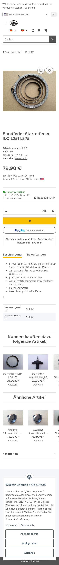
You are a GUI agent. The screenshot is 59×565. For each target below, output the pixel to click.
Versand (29, 175)
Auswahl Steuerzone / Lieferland (21, 179)
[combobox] (25, 14)
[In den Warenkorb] (5, 62)
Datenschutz (27, 525)
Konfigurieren (29, 543)
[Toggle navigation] (4, 21)
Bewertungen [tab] (36, 254)
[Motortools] (14, 23)
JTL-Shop (35, 560)
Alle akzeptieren (29, 533)
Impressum (11, 525)
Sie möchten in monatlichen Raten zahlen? (29, 241)
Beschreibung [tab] (12, 254)
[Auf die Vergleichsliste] (41, 70)
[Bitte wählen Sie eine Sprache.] (13, 30)
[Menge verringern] (6, 211)
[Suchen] (52, 39)
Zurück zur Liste (12, 52)
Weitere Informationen (29, 242)
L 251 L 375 (21, 154)
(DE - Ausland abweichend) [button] (16, 196)
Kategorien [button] (10, 453)
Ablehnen (29, 552)
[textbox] (25, 14)
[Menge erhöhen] (52, 211)
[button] (33, 30)
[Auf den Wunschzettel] (49, 70)
